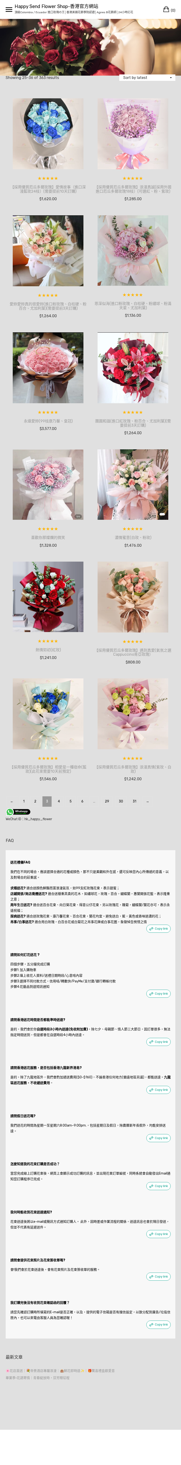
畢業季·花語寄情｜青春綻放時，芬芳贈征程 (38, 1378)
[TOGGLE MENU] (9, 9)
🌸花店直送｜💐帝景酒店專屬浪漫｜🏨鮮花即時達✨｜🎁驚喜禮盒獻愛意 (60, 1371)
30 (121, 801)
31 (134, 801)
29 (107, 801)
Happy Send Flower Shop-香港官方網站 (56, 6)
